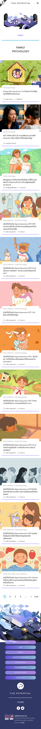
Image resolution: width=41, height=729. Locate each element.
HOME (20, 702)
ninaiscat (23, 187)
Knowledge (20, 662)
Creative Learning (20, 642)
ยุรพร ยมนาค (9, 99)
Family (20, 652)
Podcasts (20, 678)
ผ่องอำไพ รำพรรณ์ (11, 143)
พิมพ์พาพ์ (19, 99)
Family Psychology (9, 88)
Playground (20, 667)
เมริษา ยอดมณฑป (11, 232)
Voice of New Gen (20, 657)
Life (20, 647)
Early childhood (8, 220)
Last (36, 597)
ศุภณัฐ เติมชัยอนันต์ (11, 187)
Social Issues (20, 673)
